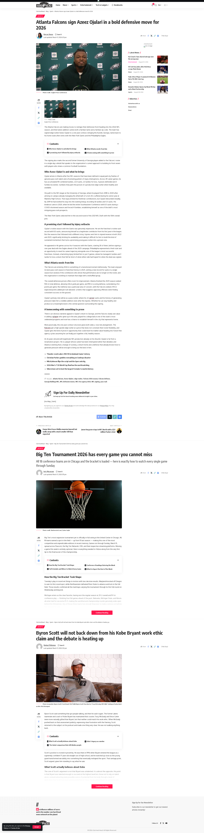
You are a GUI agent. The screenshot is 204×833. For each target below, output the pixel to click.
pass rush (104, 382)
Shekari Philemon (50, 645)
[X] (163, 823)
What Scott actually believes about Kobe (63, 741)
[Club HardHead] (44, 5)
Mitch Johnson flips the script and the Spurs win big (66, 361)
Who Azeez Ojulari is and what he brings (62, 149)
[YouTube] (166, 823)
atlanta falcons (58, 379)
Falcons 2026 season (90, 379)
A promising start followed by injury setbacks (64, 153)
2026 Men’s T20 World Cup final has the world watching (68, 365)
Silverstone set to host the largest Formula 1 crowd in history (70, 369)
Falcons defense (104, 379)
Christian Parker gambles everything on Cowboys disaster (69, 358)
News (130, 82)
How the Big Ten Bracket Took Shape (61, 565)
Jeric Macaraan (49, 471)
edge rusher (78, 379)
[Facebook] (161, 823)
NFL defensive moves (67, 382)
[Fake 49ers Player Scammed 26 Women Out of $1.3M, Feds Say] (162, 80)
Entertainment (132, 62)
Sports (40, 16)
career (91, 298)
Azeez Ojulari (68, 379)
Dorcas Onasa (48, 34)
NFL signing (96, 382)
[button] (37, 827)
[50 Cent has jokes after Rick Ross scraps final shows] (162, 70)
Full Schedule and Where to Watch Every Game (65, 569)
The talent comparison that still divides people (65, 745)
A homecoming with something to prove (100, 153)
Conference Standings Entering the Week (101, 565)
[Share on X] (151, 35)
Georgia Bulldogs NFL (51, 382)
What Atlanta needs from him (97, 149)
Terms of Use (15, 828)
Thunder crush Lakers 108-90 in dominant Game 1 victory (68, 354)
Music (130, 72)
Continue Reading (102, 613)
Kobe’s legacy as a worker (95, 741)
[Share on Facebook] (148, 35)
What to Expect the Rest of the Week (99, 569)
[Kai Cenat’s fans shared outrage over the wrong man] (162, 60)
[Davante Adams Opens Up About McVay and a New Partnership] (162, 90)
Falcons (47, 328)
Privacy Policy (104, 405)
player (55, 317)
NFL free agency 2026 (83, 382)
